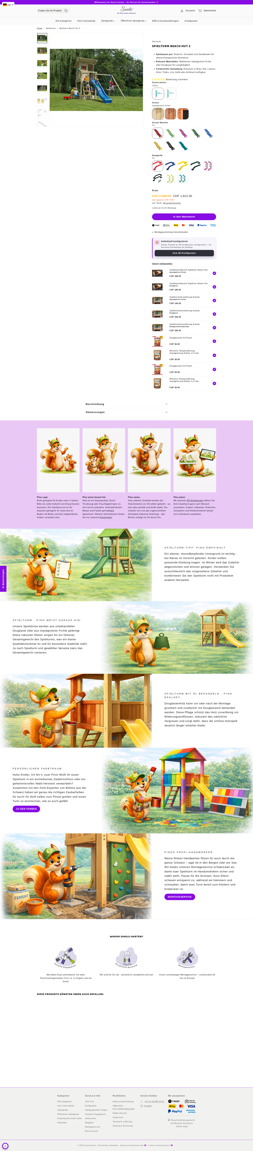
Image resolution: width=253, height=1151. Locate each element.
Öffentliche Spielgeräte (68, 1114)
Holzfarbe (62, 1122)
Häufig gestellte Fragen (96, 1110)
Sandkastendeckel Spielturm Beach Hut (188, 270)
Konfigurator (91, 1106)
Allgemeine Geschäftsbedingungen (124, 1107)
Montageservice (92, 1127)
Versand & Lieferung (122, 1121)
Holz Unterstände (65, 1106)
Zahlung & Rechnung (123, 1126)
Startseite (156, 41)
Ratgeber (89, 1122)
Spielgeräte (62, 1110)
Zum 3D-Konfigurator (184, 253)
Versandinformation (172, 203)
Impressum (118, 1117)
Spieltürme (51, 28)
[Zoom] (96, 80)
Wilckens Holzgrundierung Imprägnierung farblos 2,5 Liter (184, 352)
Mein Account (91, 1131)
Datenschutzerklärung (123, 1101)
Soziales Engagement (95, 1114)
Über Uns (89, 1101)
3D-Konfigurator (195, 500)
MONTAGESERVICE (180, 897)
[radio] (158, 94)
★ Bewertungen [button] (3, 578)
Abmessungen (95, 412)
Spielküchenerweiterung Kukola (184, 297)
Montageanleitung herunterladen (171, 232)
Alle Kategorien (64, 1101)
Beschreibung (95, 404)
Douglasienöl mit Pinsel (180, 338)
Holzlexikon (106, 517)
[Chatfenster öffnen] (5, 1146)
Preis (155, 190)
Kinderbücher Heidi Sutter (69, 1118)
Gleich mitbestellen (162, 264)
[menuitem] (63, 21)
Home (39, 28)
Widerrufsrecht (120, 1113)
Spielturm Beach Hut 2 (69, 28)
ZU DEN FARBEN (26, 809)
